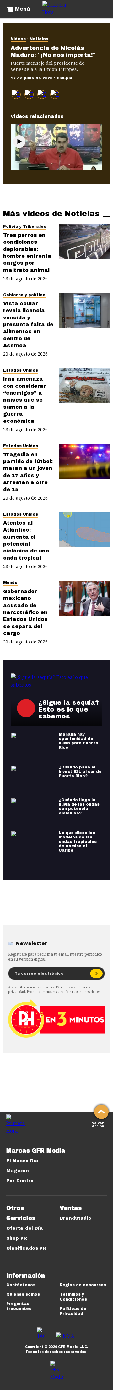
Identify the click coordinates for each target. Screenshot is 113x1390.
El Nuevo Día (22, 1160)
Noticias (39, 39)
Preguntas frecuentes (18, 1306)
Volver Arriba (98, 1124)
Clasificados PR (26, 1248)
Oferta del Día (24, 1228)
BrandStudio (75, 1218)
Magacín (17, 1170)
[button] (29, 94)
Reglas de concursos (83, 1285)
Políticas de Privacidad (73, 1311)
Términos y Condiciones (73, 1297)
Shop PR (16, 1238)
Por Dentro (20, 1180)
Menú (22, 9)
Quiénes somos (23, 1294)
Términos (63, 987)
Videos (18, 39)
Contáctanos (20, 1285)
